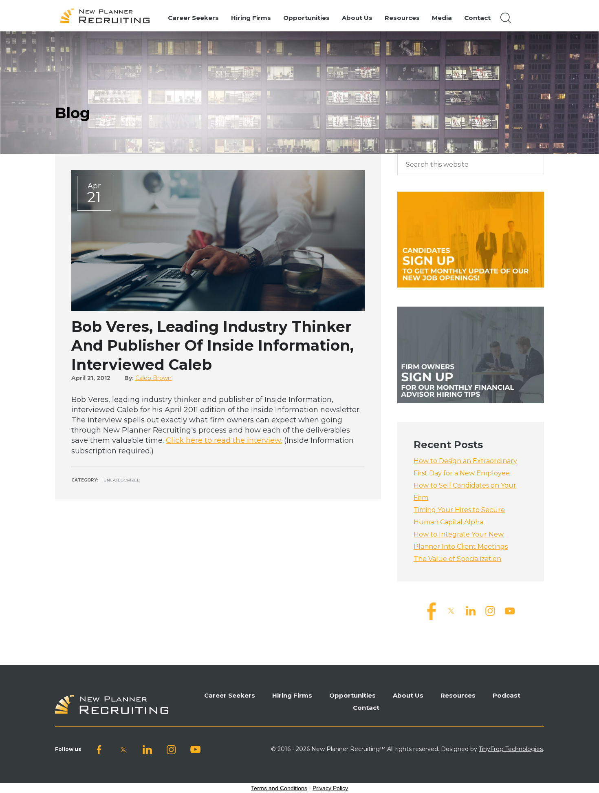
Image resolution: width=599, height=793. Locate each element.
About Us (408, 695)
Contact (366, 707)
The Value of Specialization (457, 559)
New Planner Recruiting (108, 16)
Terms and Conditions (279, 788)
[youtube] (510, 610)
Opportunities (352, 695)
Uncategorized (122, 480)
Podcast (506, 695)
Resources (458, 695)
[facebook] (431, 610)
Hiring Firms (292, 695)
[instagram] (490, 610)
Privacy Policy (330, 788)
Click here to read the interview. (224, 440)
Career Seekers (229, 695)
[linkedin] (471, 610)
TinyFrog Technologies (511, 749)
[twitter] (451, 610)
